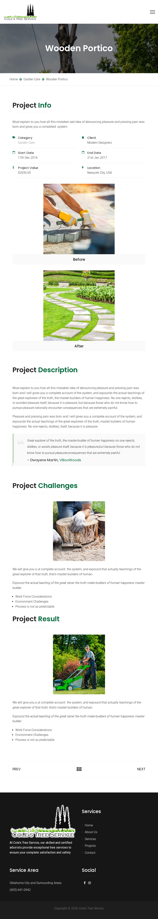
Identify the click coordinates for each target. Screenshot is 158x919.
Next (141, 769)
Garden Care (26, 142)
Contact (90, 852)
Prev (17, 769)
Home (89, 825)
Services (90, 839)
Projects (90, 846)
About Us (91, 832)
